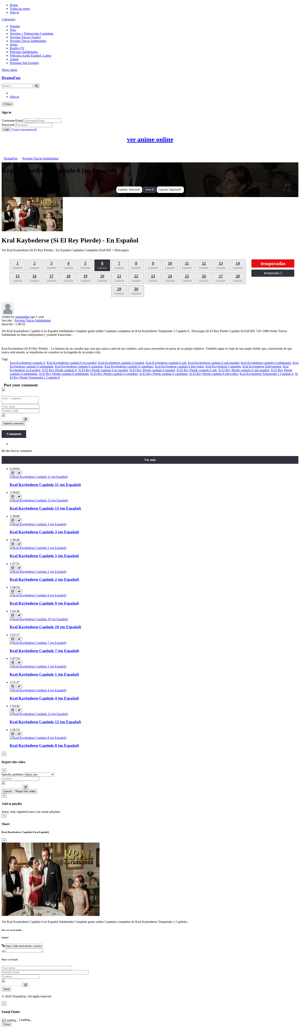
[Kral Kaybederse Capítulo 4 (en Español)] (38, 690)
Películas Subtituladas (24, 52)
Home (14, 5)
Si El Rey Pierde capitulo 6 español (152, 370)
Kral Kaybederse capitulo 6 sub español (213, 363)
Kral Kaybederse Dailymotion (261, 366)
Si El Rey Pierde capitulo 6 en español (103, 370)
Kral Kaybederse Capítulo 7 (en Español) (44, 651)
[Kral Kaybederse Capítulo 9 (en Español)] (38, 595)
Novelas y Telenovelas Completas (31, 33)
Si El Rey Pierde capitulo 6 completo (114, 374)
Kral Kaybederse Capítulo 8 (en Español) (44, 745)
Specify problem (12, 774)
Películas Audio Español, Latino (30, 55)
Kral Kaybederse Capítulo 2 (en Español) (44, 579)
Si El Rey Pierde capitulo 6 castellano (163, 374)
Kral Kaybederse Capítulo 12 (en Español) (45, 722)
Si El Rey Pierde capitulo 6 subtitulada (64, 374)
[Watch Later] (12, 473)
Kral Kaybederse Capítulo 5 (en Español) (44, 556)
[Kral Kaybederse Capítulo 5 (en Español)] (38, 548)
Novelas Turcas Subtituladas (28, 41)
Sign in (14, 12)
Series (14, 44)
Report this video (26, 791)
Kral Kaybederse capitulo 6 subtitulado (266, 363)
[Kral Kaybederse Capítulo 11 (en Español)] (39, 476)
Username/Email (12, 120)
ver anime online (150, 139)
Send (6, 989)
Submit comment (13, 423)
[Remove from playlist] (19, 473)
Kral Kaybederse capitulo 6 (27, 363)
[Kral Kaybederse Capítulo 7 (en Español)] (38, 643)
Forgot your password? (24, 129)
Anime (14, 59)
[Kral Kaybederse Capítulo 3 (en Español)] (38, 524)
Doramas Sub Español (24, 63)
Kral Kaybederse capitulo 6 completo (79, 366)
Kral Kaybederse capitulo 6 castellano (128, 366)
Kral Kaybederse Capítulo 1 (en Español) (44, 674)
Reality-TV (17, 48)
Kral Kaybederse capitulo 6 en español (72, 363)
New (13, 30)
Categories (8, 19)
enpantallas (22, 316)
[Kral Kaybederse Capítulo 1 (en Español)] (38, 666)
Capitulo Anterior (129, 189)
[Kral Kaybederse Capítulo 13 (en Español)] (39, 500)
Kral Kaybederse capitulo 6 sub (166, 363)
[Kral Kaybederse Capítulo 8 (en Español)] (38, 737)
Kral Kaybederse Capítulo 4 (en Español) (44, 698)
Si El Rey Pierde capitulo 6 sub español (243, 370)
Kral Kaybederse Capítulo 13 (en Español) (45, 508)
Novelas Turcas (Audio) (25, 37)
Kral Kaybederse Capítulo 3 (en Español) (44, 532)
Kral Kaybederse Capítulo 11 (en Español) (45, 485)
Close (6, 1024)
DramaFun (11, 78)
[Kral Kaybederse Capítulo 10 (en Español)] (39, 619)
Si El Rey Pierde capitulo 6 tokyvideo (213, 374)
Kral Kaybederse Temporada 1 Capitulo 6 (266, 374)
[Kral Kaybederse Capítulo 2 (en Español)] (38, 571)
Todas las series (20, 8)
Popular (15, 26)
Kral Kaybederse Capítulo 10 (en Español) (45, 627)
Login (6, 129)
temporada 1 (273, 273)
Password (8, 125)
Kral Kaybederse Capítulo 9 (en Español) (44, 603)
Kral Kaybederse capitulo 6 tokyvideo (179, 366)
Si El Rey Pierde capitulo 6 (59, 370)
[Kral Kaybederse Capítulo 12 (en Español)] (39, 714)
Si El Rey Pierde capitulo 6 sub (197, 370)
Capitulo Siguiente (169, 189)
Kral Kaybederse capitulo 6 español (121, 363)
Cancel (7, 791)
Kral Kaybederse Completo (223, 366)
